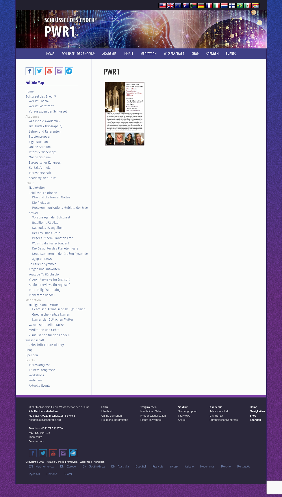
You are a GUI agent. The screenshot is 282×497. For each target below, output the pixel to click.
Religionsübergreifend (114, 419)
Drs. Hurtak (216, 415)
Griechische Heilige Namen (51, 314)
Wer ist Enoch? (39, 101)
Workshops (36, 375)
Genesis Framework (67, 461)
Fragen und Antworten (44, 269)
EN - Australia (120, 466)
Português (243, 466)
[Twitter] (39, 71)
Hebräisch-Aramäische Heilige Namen (58, 309)
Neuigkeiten (37, 187)
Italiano (189, 466)
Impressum (35, 437)
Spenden (32, 355)
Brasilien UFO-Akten (46, 222)
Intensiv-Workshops (43, 152)
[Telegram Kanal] (73, 453)
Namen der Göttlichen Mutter (52, 319)
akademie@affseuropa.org (45, 419)
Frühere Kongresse (42, 370)
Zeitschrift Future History (46, 345)
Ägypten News (42, 259)
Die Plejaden (41, 202)
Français (157, 466)
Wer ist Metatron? (41, 106)
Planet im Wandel (150, 419)
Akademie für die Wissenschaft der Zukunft (63, 407)
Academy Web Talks (42, 178)
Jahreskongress (39, 365)
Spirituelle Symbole (42, 264)
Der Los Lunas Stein (46, 233)
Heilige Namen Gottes (44, 305)
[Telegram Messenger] (69, 71)
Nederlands (207, 466)
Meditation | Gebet (151, 411)
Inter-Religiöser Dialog (44, 290)
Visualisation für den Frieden (49, 335)
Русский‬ (34, 474)
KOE (49, 461)
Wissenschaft (35, 340)
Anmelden (99, 461)
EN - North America (41, 466)
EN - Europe (68, 466)
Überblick (107, 411)
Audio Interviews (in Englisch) (49, 285)
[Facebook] (29, 71)
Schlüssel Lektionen (43, 193)
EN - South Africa (93, 466)
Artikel (33, 213)
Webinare (35, 380)
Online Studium (40, 147)
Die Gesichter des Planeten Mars (55, 248)
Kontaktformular (40, 167)
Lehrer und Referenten (45, 131)
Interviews (184, 415)
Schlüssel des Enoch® (41, 96)
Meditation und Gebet (44, 330)
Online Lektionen (111, 415)
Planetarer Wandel (42, 295)
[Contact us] (59, 71)
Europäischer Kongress (45, 162)
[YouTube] (49, 71)
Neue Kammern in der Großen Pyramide (60, 253)
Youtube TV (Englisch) (44, 274)
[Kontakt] (63, 453)
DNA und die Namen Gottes (51, 197)
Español (140, 466)
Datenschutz (36, 441)
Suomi (68, 474)
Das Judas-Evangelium (47, 227)
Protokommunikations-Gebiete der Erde (60, 207)
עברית (174, 466)
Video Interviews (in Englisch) (49, 279)
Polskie (226, 466)
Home (30, 91)
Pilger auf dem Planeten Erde (52, 238)
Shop (29, 350)
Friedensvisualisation (153, 415)
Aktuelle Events (39, 385)
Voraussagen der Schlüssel (48, 111)
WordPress (86, 461)
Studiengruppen (40, 136)
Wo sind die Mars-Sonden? (50, 243)
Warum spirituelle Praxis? (46, 325)
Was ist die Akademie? (44, 121)
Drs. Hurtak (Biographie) (45, 126)
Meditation (33, 300)
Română (51, 474)
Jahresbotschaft (40, 173)
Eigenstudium (38, 142)
